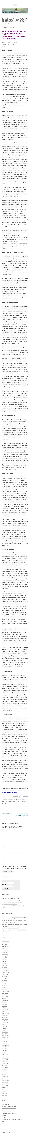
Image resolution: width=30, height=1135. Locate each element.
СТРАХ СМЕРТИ (6, 813)
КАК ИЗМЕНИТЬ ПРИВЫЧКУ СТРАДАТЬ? (22, 815)
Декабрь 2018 (5, 1017)
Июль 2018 (4, 1026)
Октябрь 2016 (5, 1065)
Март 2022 (4, 944)
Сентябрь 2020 (5, 978)
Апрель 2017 (5, 1054)
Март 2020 (4, 989)
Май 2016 (4, 1074)
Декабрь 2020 (5, 972)
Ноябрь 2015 (5, 1085)
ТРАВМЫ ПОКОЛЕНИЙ (13, 928)
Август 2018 (4, 1024)
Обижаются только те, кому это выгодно (12, 902)
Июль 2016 (4, 1071)
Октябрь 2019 (5, 998)
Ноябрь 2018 (5, 1019)
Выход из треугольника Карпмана (10, 898)
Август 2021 (4, 957)
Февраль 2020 (5, 991)
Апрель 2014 (5, 1093)
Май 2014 (4, 1091)
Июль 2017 (4, 1048)
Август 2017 (4, 1046)
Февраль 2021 (5, 969)
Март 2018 (4, 1034)
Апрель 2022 (5, 943)
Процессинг (8, 801)
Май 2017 (4, 1052)
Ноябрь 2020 (5, 974)
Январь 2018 (5, 1037)
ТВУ (7, 803)
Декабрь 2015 (5, 1084)
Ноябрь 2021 (5, 952)
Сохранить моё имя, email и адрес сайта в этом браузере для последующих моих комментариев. (14, 867)
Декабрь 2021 (5, 950)
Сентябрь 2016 (5, 1067)
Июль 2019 (4, 1004)
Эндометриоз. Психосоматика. (9, 904)
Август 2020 (4, 980)
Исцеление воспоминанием (8, 799)
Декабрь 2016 (5, 1061)
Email (3, 853)
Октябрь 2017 (5, 1043)
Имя (3, 847)
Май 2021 (4, 963)
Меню (15, 4)
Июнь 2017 (4, 1050)
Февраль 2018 (5, 1035)
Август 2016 (4, 1069)
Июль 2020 (4, 982)
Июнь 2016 (4, 1072)
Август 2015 (4, 1089)
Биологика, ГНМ (5, 1104)
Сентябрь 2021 (5, 956)
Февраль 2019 (5, 1013)
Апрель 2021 (5, 965)
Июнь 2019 (4, 1006)
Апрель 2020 (5, 987)
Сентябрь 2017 (5, 1045)
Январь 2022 (5, 948)
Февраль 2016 (5, 1080)
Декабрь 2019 (5, 995)
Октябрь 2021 (5, 954)
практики (4, 1115)
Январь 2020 (5, 993)
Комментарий (6, 830)
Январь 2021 (5, 970)
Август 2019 (4, 1002)
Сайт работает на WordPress (8, 1132)
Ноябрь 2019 (5, 996)
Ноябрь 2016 (5, 1063)
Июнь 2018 (4, 1028)
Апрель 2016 (5, 1076)
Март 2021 (4, 967)
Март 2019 (4, 1011)
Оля (3, 924)
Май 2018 (4, 1030)
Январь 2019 (5, 1015)
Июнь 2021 (4, 961)
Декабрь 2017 (5, 1039)
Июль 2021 (4, 959)
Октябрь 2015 (5, 1087)
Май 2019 (4, 1008)
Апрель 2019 (5, 1009)
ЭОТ (9, 803)
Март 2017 (4, 1056)
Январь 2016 (5, 1082)
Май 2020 (4, 985)
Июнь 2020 (4, 983)
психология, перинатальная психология (11, 1119)
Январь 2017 (5, 1059)
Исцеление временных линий (9, 1113)
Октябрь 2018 (5, 1021)
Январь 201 (4, 1095)
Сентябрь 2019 (5, 1000)
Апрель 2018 (5, 1032)
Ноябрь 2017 (5, 1041)
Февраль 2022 (5, 946)
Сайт (3, 859)
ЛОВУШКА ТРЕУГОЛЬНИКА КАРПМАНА (11, 900)
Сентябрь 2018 (5, 1022)
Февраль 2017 (5, 1058)
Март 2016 (4, 1078)
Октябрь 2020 (5, 976)
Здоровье (4, 1110)
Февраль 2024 (5, 941)
